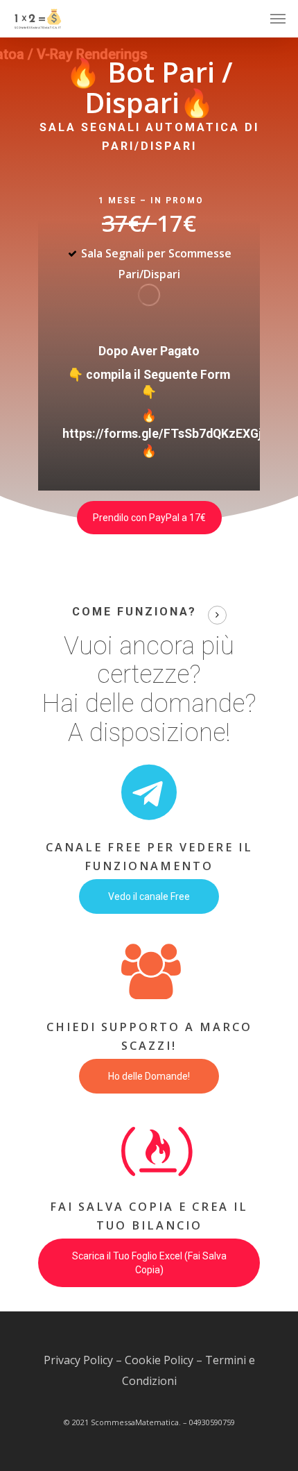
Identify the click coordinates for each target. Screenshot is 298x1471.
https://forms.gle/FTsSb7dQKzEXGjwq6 (173, 434)
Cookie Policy (159, 1360)
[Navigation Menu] (278, 19)
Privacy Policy (78, 1360)
